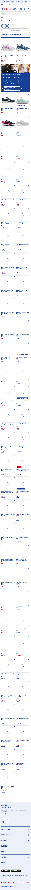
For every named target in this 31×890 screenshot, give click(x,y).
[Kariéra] (15, 846)
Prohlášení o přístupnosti (7, 878)
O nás (3, 840)
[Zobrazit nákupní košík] (28, 9)
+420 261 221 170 (6, 807)
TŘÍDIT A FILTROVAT (15, 30)
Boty (4, 26)
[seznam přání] (24, 9)
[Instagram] (3, 822)
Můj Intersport (7, 835)
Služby (4, 857)
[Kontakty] (15, 851)
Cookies (27, 875)
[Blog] (15, 863)
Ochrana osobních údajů (18, 875)
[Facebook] (7, 822)
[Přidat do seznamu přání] (14, 42)
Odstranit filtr (14, 34)
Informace (5, 829)
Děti (3, 34)
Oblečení (11, 26)
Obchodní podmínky (6, 875)
